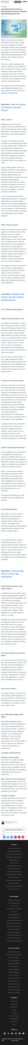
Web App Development (14, 871)
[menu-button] (24, 2)
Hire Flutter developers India (11, 721)
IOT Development (14, 877)
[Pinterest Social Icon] (19, 1033)
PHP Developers (14, 975)
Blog (14, 1024)
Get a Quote (17, 1)
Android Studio (5, 338)
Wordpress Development (14, 909)
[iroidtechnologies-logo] (5, 2)
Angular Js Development (14, 920)
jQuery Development (14, 932)
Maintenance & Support (14, 880)
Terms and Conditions (16, 1038)
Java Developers (14, 960)
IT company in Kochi (14, 889)
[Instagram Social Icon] (15, 1033)
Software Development (14, 866)
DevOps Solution (14, 883)
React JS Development (14, 923)
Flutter (3, 6)
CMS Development (14, 868)
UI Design (14, 911)
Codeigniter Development (14, 941)
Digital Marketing (14, 860)
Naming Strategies (14, 917)
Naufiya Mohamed (11, 822)
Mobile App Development (14, 857)
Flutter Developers (14, 972)
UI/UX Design (14, 863)
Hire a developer (14, 1016)
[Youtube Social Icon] (23, 1033)
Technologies (14, 1019)
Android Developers (14, 952)
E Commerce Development (14, 854)
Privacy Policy (15, 1040)
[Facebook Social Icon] (4, 1033)
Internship (14, 1001)
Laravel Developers (14, 978)
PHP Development (14, 903)
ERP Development (14, 848)
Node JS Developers (14, 992)
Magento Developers (14, 989)
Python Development (14, 900)
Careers (14, 1013)
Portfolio (14, 1010)
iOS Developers (14, 966)
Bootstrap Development (14, 926)
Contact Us (14, 1021)
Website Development (14, 851)
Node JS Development (14, 935)
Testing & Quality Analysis (14, 874)
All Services (14, 1007)
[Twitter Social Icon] (8, 1033)
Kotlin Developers (14, 969)
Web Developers (14, 981)
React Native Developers (14, 955)
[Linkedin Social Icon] (12, 1033)
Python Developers (14, 987)
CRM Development (14, 914)
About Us (14, 1004)
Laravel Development (14, 938)
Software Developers (14, 984)
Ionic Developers (14, 957)
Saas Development (14, 929)
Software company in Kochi (14, 886)
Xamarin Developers (14, 963)
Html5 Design (14, 906)
